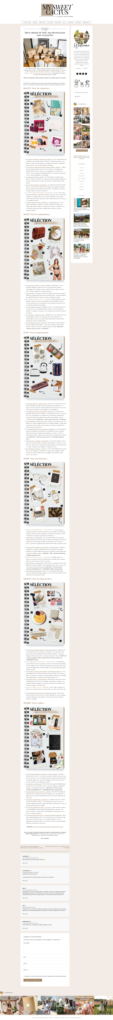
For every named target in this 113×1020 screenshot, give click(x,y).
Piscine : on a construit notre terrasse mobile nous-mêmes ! (82, 210)
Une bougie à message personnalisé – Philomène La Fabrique (44, 671)
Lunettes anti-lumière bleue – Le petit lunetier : (40, 529)
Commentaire (26, 942)
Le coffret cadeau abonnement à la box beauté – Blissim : (42, 192)
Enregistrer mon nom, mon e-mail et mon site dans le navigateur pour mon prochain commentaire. (45, 976)
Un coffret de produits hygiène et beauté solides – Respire (43, 167)
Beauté (42, 22)
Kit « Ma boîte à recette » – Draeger (36, 448)
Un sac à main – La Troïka (33, 293)
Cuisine (50, 22)
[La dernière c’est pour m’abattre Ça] (78, 120)
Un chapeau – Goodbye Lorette (36, 315)
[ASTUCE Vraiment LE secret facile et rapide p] (78, 128)
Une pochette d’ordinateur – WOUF (36, 571)
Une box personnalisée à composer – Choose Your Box (42, 774)
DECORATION (81, 175)
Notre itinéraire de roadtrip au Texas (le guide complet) (81, 240)
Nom (24, 957)
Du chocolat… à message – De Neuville (38, 441)
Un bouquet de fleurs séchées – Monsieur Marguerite (42, 650)
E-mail (25, 963)
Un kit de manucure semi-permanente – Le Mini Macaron (42, 202)
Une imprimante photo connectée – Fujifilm (38, 791)
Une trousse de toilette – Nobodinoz (36, 185)
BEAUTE (82, 170)
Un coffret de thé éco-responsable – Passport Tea (41, 411)
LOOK (81, 184)
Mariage (86, 22)
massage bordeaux (40, 894)
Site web (25, 969)
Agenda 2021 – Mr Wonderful (34, 537)
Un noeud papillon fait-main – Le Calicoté (39, 807)
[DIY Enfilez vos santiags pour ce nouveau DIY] (86, 120)
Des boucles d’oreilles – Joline (35, 285)
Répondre (25, 863)
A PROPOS (78, 68)
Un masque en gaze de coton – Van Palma (38, 299)
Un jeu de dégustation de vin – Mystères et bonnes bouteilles (44, 815)
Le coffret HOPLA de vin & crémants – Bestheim (40, 429)
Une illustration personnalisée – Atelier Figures (41, 661)
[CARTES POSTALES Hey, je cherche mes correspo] (78, 136)
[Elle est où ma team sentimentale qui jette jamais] (86, 111)
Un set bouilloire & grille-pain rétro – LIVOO (39, 421)
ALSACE (81, 167)
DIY (64, 22)
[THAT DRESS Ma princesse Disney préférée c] (78, 144)
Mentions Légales (75, 1017)
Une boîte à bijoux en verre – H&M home (37, 687)
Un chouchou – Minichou (34, 307)
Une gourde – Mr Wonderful (34, 784)
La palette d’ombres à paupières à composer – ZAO (41, 159)
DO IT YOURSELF (82, 178)
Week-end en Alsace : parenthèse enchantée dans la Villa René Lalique (81, 225)
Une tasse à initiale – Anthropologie (36, 403)
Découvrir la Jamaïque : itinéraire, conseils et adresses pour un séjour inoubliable (81, 256)
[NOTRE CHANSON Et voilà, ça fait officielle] (86, 144)
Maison (58, 22)
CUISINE (82, 173)
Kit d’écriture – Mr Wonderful (34, 563)
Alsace (78, 22)
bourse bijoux (45, 910)
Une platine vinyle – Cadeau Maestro (36, 679)
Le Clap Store (25, 870)
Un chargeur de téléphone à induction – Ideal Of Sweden (42, 547)
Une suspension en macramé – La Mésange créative (41, 693)
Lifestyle (27, 22)
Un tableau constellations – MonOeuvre (37, 799)
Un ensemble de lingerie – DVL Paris (36, 322)
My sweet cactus (64, 1017)
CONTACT (85, 68)
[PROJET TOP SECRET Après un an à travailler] (78, 111)
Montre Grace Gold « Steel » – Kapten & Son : (39, 557)
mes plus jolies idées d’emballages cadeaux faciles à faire (48, 826)
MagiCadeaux (25, 921)
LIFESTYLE (45, 28)
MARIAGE (82, 186)
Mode (35, 22)
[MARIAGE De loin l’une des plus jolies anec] (86, 128)
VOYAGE (82, 189)
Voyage (70, 22)
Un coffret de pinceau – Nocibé (35, 177)
